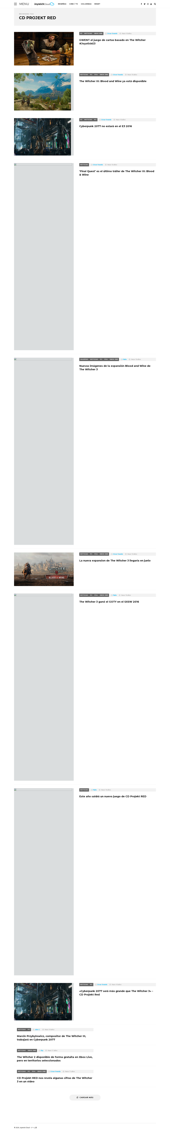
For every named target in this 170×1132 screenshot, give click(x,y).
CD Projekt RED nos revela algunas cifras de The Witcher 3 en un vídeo (54, 1080)
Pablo (125, 359)
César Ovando (112, 33)
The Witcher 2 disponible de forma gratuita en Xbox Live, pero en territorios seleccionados (55, 1059)
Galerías (84, 359)
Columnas (86, 4)
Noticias (88, 33)
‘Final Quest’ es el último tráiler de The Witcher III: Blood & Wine (116, 173)
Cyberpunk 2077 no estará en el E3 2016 (105, 126)
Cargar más (86, 1097)
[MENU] (15, 4)
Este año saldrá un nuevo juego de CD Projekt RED (112, 796)
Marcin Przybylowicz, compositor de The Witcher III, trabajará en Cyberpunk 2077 (51, 1038)
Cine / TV (73, 4)
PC (91, 74)
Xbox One (98, 33)
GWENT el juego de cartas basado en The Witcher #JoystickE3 (112, 42)
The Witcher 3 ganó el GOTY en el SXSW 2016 (109, 601)
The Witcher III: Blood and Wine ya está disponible (112, 81)
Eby (42, 1050)
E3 (81, 33)
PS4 (96, 74)
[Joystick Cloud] (44, 7)
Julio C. (37, 1029)
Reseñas (62, 4)
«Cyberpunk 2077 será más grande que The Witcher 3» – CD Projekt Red (116, 993)
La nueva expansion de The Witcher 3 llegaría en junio (115, 560)
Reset (97, 4)
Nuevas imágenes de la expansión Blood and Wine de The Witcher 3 (114, 367)
